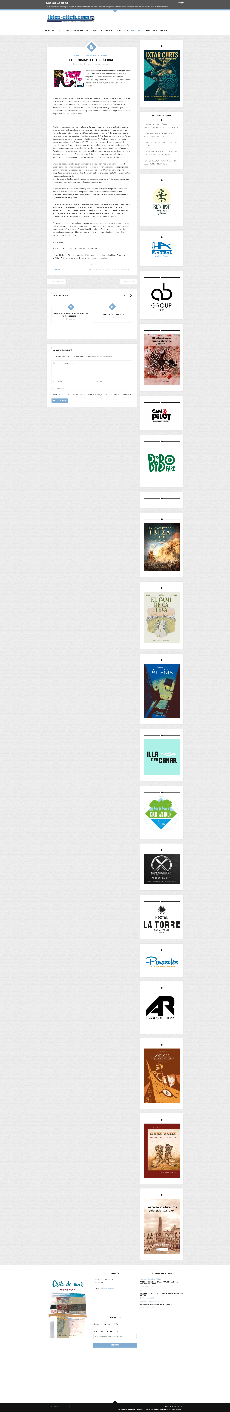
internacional (118, 269)
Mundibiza (105, 56)
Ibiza (109, 269)
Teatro (163, 31)
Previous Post (58, 282)
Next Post (127, 282)
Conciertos (122, 31)
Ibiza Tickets (151, 31)
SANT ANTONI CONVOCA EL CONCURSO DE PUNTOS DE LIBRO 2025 (71, 315)
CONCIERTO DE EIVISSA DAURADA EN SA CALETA (158, 1305)
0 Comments (105, 64)
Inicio (47, 31)
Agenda (77, 56)
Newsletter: (97, 1324)
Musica (161, 1302)
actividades (98, 269)
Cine (67, 31)
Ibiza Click (78, 64)
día (105, 269)
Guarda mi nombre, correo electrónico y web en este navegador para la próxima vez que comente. (93, 394)
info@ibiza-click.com (107, 1288)
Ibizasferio (57, 31)
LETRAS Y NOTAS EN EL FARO (112, 314)
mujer (127, 269)
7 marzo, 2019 (91, 64)
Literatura (109, 31)
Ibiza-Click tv (137, 31)
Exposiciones (77, 31)
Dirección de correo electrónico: (106, 1331)
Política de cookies (161, 7)
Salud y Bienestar (94, 31)
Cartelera (151, 1279)
